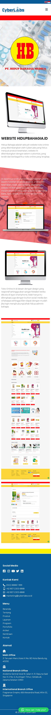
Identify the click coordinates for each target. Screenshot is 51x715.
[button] (47, 9)
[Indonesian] (49, 1)
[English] (46, 1)
